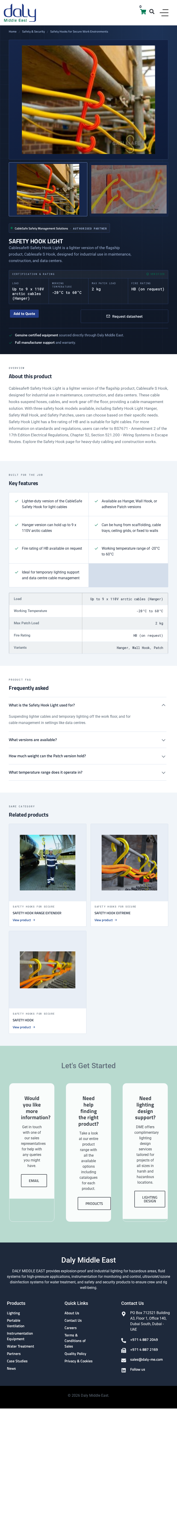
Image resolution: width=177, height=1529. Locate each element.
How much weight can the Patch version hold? (47, 756)
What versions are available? (33, 740)
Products (94, 1203)
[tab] (48, 189)
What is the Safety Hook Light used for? (42, 705)
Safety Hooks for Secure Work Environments (79, 32)
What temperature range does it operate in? (46, 772)
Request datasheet (127, 316)
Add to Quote (24, 313)
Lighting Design (149, 1199)
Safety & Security (33, 32)
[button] (151, 11)
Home (13, 32)
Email (34, 1180)
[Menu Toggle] (164, 13)
